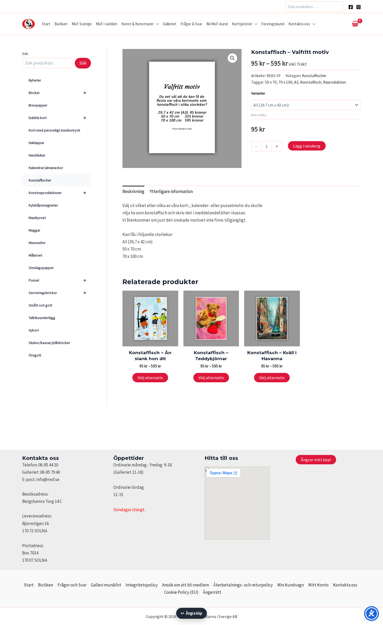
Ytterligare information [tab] (171, 191)
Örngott (35, 355)
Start (46, 23)
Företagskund (272, 23)
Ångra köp (191, 613)
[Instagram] (358, 7)
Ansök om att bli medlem (185, 585)
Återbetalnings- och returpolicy (243, 585)
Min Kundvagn (290, 585)
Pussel (57, 280)
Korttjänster (242, 23)
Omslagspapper (41, 267)
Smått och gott (40, 305)
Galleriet (169, 23)
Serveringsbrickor (57, 292)
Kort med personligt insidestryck (54, 130)
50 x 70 (271, 82)
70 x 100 (285, 82)
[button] (156, 24)
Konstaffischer (40, 180)
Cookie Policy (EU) (181, 592)
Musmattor (37, 242)
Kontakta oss (299, 23)
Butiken (60, 23)
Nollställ (259, 115)
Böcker (57, 92)
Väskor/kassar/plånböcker (49, 342)
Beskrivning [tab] (133, 191)
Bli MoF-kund (217, 23)
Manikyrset (37, 217)
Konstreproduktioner (57, 192)
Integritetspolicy (142, 585)
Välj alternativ (150, 377)
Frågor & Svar (191, 23)
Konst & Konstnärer (137, 23)
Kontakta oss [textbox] (40, 458)
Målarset (35, 255)
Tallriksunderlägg (42, 317)
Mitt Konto (318, 585)
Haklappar (36, 142)
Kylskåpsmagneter (43, 205)
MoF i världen (106, 23)
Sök (25, 53)
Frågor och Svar (72, 585)
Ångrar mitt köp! (316, 459)
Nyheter (35, 80)
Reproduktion (334, 82)
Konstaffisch (310, 82)
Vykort (34, 330)
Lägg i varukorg (306, 145)
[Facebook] (350, 7)
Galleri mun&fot (106, 585)
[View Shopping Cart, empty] (355, 23)
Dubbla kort (57, 117)
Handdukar (37, 155)
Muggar (34, 230)
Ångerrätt (212, 592)
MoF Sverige (82, 23)
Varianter (258, 93)
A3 (296, 82)
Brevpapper (38, 105)
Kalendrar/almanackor (46, 167)
